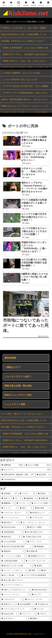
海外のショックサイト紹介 (18, 395)
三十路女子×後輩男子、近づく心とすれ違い (21, 73)
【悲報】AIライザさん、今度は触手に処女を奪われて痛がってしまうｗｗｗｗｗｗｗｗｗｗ (27, 54)
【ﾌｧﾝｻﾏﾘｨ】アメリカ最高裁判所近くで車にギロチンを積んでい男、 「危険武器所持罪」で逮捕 (27, 93)
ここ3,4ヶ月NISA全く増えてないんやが (19, 79)
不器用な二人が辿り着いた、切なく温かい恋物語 (24, 28)
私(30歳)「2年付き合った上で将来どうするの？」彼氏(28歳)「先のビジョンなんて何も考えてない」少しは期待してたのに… (27, 41)
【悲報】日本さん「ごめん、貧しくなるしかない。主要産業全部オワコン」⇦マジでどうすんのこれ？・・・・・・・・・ (27, 61)
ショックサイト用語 (14, 404)
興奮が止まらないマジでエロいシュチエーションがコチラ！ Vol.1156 (27, 106)
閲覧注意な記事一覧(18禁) (18, 386)
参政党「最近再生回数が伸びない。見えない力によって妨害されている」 (27, 99)
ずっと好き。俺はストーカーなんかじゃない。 (23, 414)
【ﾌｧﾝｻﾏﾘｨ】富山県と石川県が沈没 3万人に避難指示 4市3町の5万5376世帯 (27, 86)
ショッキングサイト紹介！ (18, 376)
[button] (46, 453)
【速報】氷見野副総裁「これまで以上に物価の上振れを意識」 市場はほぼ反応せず (27, 48)
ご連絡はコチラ (12, 367)
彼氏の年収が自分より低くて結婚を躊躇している (24, 34)
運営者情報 (10, 358)
